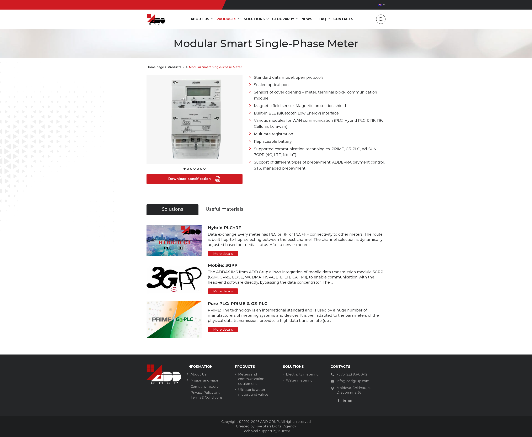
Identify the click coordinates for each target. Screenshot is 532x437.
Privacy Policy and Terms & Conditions (206, 395)
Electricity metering (302, 374)
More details (223, 254)
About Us (198, 374)
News (307, 19)
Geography (283, 19)
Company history (205, 387)
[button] (184, 169)
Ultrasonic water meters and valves (253, 392)
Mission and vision (205, 380)
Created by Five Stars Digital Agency (266, 426)
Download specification (190, 179)
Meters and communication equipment (251, 379)
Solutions (254, 19)
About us (200, 19)
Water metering (299, 380)
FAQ (322, 19)
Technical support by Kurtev (266, 431)
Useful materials (224, 209)
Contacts (343, 19)
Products (226, 19)
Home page (155, 67)
